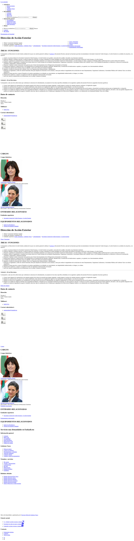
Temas (8, 7)
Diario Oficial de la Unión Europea (12, 483)
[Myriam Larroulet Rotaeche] (11, 205)
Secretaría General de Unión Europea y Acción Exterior (55, 45)
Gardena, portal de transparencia (12, 456)
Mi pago (6, 466)
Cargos (2, 346)
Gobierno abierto (8, 454)
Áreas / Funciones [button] (73, 41)
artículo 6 (52, 54)
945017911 (6, 109)
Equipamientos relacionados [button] (76, 47)
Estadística (6, 470)
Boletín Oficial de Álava (10, 478)
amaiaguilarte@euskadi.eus (10, 115)
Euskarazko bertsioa (9, 532)
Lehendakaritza (37, 45)
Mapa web (9, 15)
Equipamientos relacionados (7, 418)
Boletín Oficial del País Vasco (11, 476)
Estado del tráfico (8, 469)
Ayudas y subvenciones (9, 463)
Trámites (9, 10)
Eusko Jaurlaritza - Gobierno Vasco (23, 45)
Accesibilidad (10, 20)
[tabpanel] (67, 71)
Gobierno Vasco (11, 8)
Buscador (9, 14)
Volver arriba (7, 535)
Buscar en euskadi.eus (12, 17)
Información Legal (8, 441)
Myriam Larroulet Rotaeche (7, 207)
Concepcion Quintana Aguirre (8, 182)
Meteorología (7, 467)
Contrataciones (7, 465)
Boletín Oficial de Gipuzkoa (11, 480)
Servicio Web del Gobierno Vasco (29, 515)
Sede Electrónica (11, 24)
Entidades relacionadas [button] (74, 46)
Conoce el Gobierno (9, 450)
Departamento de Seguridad (7, 34)
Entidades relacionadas (6, 406)
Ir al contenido (4, 2)
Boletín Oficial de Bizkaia (10, 479)
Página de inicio (11, 6)
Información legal (11, 21)
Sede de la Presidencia (9, 224)
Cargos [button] (71, 44)
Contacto (9, 13)
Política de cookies (11, 23)
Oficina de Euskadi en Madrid (11, 226)
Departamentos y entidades (10, 452)
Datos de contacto (5, 285)
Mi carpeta (6, 31)
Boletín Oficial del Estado (10, 482)
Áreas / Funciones (5, 239)
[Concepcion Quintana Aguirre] (11, 180)
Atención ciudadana (8, 453)
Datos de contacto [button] (73, 43)
